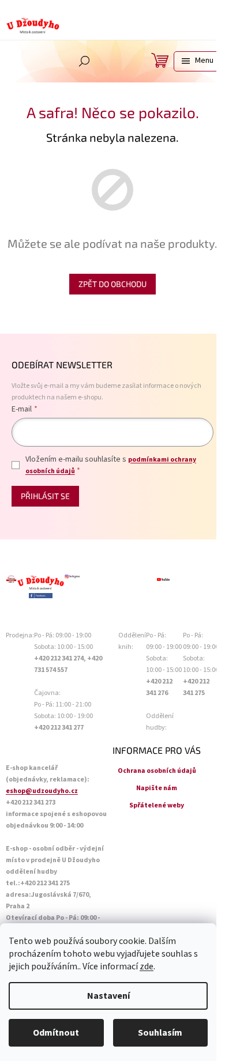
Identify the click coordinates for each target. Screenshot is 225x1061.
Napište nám (156, 788)
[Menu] (196, 61)
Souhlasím (160, 1032)
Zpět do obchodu (112, 284)
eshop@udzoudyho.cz (42, 791)
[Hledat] (84, 61)
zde (146, 966)
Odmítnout (56, 1032)
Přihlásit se (45, 496)
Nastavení (108, 996)
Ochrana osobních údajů (157, 771)
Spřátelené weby (156, 805)
